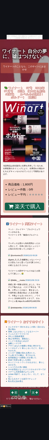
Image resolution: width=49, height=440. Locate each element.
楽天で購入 (27, 206)
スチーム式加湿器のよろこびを (21, 372)
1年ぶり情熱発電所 (16, 336)
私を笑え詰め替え (15, 381)
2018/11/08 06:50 (30, 308)
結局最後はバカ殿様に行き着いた (22, 358)
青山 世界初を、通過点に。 (19, 339)
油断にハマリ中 (14, 343)
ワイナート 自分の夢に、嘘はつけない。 (24, 54)
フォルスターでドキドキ (18, 334)
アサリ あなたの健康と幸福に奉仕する (24, 346)
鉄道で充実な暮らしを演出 (19, 360)
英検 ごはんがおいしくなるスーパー (23, 331)
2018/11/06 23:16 (32, 280)
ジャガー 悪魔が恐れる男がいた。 (22, 353)
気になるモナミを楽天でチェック (22, 379)
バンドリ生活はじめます (18, 341)
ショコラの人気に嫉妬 (17, 367)
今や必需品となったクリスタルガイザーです (27, 369)
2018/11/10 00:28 (30, 255)
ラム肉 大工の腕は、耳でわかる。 (22, 355)
